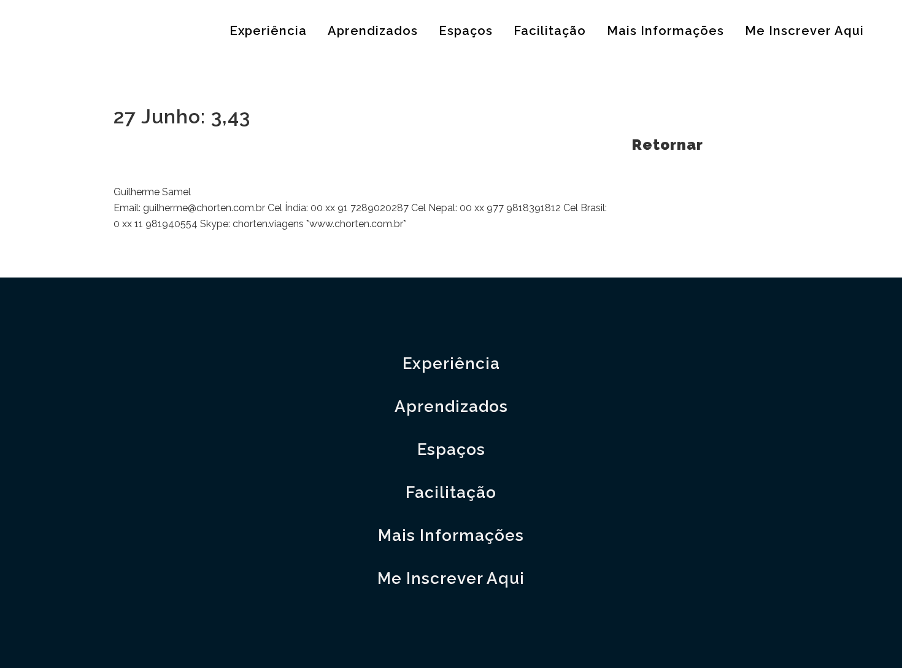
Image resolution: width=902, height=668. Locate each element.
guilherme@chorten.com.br (204, 208)
